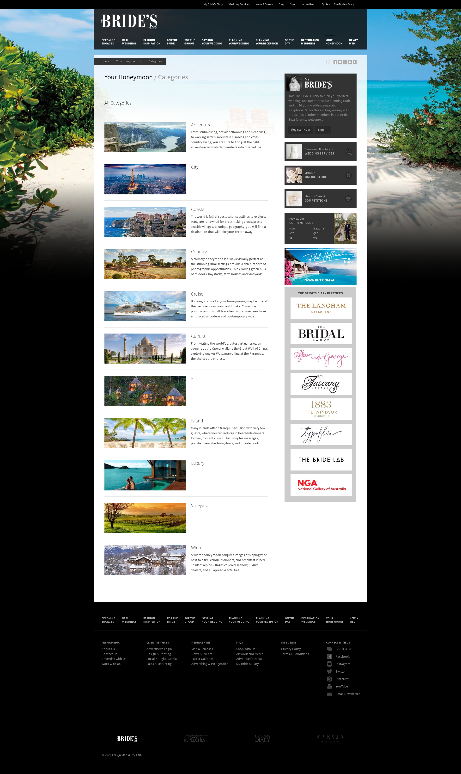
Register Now (300, 130)
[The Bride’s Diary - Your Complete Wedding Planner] (127, 738)
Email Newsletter (348, 694)
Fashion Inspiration (151, 41)
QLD (315, 233)
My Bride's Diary (213, 4)
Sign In (323, 130)
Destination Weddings (310, 41)
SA (290, 238)
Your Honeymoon (334, 41)
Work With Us (111, 664)
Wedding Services (239, 4)
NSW (292, 228)
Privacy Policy (291, 649)
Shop (293, 4)
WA (315, 238)
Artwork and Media (249, 654)
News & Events (264, 4)
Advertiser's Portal (249, 659)
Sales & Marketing (159, 664)
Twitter (341, 671)
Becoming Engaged (108, 41)
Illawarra (318, 228)
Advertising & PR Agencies (209, 664)
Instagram (343, 664)
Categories (156, 61)
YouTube (342, 686)
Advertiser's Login (159, 649)
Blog (281, 4)
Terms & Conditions (295, 654)
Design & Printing (158, 654)
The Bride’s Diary (129, 22)
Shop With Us (245, 649)
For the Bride (172, 41)
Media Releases (202, 649)
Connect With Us (338, 642)
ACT (291, 233)
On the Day (289, 41)
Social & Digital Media (161, 659)
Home (105, 61)
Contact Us (109, 654)
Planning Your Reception (267, 41)
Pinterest (342, 679)
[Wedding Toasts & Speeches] (196, 738)
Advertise (308, 4)
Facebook (343, 657)
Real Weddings (129, 41)
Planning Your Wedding (239, 41)
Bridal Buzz (344, 649)
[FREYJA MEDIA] (330, 738)
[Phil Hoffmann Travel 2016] (321, 266)
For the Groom (189, 41)
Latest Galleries (202, 659)
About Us (108, 649)
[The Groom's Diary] (263, 738)
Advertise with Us (114, 659)
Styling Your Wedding (212, 41)
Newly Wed (353, 41)
